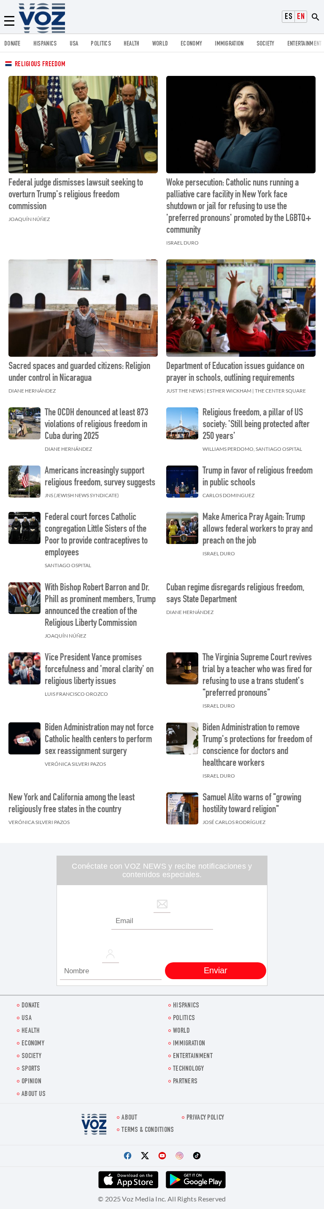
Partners (185, 1081)
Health (132, 44)
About (130, 1118)
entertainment (304, 44)
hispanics (45, 44)
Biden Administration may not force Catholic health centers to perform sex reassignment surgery (99, 740)
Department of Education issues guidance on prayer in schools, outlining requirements (235, 373)
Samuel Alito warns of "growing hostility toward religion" (251, 804)
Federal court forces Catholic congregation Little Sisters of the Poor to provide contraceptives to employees (96, 535)
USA (74, 44)
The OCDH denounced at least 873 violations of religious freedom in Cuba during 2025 (96, 425)
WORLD (160, 44)
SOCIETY (265, 44)
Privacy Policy (205, 1118)
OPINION (31, 1081)
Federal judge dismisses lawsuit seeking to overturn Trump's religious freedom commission (75, 195)
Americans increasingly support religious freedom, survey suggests (100, 477)
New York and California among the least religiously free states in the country (71, 804)
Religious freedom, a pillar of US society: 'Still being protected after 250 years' (256, 425)
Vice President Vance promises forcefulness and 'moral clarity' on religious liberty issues (99, 670)
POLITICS (101, 44)
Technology (188, 1069)
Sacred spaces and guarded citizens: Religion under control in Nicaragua (79, 373)
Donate (12, 44)
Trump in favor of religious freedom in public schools (257, 477)
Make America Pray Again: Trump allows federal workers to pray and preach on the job (257, 530)
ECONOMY (191, 44)
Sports (31, 1069)
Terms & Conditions (148, 1130)
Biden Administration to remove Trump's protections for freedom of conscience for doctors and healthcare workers (257, 746)
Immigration (229, 44)
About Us (34, 1094)
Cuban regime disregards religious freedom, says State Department (235, 594)
